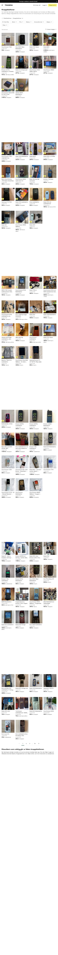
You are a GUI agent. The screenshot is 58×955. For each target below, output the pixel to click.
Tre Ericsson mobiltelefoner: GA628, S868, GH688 (21, 712)
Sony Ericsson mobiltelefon (33, 338)
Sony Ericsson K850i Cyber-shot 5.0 (21, 180)
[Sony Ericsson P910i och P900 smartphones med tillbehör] (50, 282)
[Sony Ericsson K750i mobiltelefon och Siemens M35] (8, 306)
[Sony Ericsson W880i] (50, 62)
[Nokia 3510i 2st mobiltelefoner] (50, 194)
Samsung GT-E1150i (7, 202)
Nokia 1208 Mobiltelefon (50, 314)
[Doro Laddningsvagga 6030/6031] (22, 306)
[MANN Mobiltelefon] (8, 594)
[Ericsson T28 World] (50, 171)
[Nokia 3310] (36, 306)
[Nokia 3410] (36, 217)
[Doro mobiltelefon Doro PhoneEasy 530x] (22, 726)
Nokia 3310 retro (6, 711)
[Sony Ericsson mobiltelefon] (36, 329)
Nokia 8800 (46, 47)
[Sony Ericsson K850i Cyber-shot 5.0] (22, 171)
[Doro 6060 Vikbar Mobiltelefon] (36, 571)
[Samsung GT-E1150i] (8, 194)
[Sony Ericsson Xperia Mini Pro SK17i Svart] (8, 85)
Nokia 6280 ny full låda (49, 156)
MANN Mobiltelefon (6, 601)
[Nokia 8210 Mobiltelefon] (50, 439)
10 (34, 743)
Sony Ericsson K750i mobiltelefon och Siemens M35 (7, 315)
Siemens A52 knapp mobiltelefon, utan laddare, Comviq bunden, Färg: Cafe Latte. (8, 338)
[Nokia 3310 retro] (8, 703)
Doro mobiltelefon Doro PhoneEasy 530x (22, 734)
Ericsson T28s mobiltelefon (33, 447)
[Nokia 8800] (50, 39)
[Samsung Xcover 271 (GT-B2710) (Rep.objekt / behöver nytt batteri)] (36, 352)
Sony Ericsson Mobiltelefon (19, 493)
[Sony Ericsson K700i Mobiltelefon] (22, 282)
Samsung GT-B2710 (48, 688)
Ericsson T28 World (48, 179)
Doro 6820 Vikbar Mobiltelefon (20, 47)
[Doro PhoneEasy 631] (50, 571)
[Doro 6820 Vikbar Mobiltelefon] (22, 39)
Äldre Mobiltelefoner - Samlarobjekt (49, 602)
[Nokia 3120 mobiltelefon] (22, 194)
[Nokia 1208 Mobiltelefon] (50, 306)
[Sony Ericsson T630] (8, 39)
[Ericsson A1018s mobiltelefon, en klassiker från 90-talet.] (8, 62)
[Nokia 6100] (50, 548)
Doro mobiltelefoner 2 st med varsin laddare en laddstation (22, 447)
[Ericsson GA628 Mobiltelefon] (50, 416)
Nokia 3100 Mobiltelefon (36, 688)
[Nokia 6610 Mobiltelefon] (36, 703)
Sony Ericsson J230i (7, 469)
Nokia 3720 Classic (34, 47)
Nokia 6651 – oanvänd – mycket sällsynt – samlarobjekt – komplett (36, 470)
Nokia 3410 (32, 225)
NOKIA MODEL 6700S (7, 424)
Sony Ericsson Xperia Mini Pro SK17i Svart (8, 93)
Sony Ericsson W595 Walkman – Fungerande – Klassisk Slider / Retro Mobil (36, 602)
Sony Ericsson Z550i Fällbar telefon (35, 70)
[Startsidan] (9, 5)
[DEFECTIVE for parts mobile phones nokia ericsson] (8, 282)
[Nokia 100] (8, 217)
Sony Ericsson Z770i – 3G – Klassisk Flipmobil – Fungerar (8, 493)
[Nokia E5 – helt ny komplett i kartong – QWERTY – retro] (8, 548)
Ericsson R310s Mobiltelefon (19, 579)
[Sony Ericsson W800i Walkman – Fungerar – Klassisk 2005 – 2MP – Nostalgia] (36, 484)
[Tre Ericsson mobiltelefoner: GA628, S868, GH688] (22, 703)
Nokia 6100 (46, 556)
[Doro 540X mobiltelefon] (36, 616)
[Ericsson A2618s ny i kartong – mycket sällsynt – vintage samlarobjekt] (22, 548)
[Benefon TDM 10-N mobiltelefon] (8, 352)
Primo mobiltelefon (34, 202)
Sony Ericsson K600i (49, 711)
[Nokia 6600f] (36, 148)
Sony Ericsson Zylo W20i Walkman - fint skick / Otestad (22, 361)
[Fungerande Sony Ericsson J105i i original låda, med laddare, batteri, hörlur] (22, 594)
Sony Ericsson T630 (7, 47)
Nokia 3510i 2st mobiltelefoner (47, 202)
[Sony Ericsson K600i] (50, 703)
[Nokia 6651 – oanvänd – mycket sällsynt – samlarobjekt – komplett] (36, 461)
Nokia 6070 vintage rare (22, 688)
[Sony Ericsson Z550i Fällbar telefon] (36, 62)
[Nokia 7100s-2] (36, 282)
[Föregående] (20, 743)
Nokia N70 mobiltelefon (8, 624)
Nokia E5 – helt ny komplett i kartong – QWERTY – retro (7, 556)
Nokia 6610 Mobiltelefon (36, 711)
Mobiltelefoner (7, 18)
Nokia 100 (4, 225)
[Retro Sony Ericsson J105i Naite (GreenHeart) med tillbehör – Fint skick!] (8, 171)
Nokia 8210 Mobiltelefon (50, 446)
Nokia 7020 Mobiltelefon (22, 156)
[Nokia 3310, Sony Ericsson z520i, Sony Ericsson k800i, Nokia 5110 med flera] (36, 548)
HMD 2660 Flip (19, 337)
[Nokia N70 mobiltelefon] (8, 616)
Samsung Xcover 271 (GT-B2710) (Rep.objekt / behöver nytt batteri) (36, 361)
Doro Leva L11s (5, 734)
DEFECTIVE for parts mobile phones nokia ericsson (7, 291)
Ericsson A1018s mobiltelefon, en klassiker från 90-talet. (8, 70)
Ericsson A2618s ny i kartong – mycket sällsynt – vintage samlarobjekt (22, 556)
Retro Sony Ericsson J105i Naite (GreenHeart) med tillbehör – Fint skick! (8, 180)
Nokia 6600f (33, 156)
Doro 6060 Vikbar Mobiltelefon (34, 579)
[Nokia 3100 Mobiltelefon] (36, 680)
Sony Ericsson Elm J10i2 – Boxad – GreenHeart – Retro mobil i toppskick (22, 470)
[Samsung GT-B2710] (50, 680)
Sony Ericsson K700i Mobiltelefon (21, 290)
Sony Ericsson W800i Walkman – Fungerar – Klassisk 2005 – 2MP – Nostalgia (35, 493)
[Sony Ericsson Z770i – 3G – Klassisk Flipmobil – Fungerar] (8, 484)
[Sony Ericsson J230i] (8, 461)
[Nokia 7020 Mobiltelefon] (22, 148)
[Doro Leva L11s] (8, 726)
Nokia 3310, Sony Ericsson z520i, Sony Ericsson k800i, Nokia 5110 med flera (35, 556)
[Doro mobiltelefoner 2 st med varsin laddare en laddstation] (22, 439)
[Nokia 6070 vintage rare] (22, 680)
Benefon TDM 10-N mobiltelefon (6, 361)
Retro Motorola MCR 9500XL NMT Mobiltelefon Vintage (7, 447)
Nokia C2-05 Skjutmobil (21, 69)
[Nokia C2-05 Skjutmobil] (22, 62)
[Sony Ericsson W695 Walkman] (22, 217)
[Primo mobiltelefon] (36, 194)
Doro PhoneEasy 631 (49, 579)
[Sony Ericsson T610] (50, 461)
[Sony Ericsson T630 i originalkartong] (8, 148)
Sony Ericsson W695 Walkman (21, 225)
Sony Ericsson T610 (48, 469)
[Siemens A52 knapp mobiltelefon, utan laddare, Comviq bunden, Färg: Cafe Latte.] (8, 329)
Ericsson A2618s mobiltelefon (20, 424)
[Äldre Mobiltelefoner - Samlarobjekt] (50, 594)
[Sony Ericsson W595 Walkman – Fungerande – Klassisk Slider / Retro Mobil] (36, 594)
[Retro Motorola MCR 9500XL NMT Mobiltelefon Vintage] (8, 439)
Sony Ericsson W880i (49, 69)
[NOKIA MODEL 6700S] (8, 416)
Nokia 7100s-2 (33, 290)
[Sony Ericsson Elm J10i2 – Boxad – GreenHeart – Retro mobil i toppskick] (22, 461)
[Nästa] (38, 743)
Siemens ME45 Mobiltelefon (19, 93)
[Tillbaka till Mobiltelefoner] (2, 18)
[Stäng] (56, 1)
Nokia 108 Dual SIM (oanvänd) (34, 180)
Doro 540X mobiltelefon (36, 624)
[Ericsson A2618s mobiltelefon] (22, 416)
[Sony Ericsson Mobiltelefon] (22, 484)
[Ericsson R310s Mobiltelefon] (22, 571)
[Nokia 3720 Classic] (36, 39)
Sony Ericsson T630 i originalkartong (7, 157)
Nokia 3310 (32, 314)
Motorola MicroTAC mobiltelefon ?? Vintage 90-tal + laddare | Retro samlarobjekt (8, 689)
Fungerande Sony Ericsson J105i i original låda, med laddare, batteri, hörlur (21, 602)
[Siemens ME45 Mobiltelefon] (22, 85)
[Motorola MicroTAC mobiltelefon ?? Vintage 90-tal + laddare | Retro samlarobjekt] (8, 680)
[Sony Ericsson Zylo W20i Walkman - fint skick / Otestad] (22, 352)
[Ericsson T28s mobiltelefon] (36, 439)
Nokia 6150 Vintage (20, 624)
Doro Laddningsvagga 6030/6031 (21, 315)
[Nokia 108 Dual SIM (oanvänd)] (36, 171)
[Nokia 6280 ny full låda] (50, 148)
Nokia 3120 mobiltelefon (22, 202)
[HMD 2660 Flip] (22, 329)
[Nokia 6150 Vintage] (22, 616)
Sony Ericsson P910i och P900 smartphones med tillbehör (50, 291)
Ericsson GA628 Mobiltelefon (47, 424)
